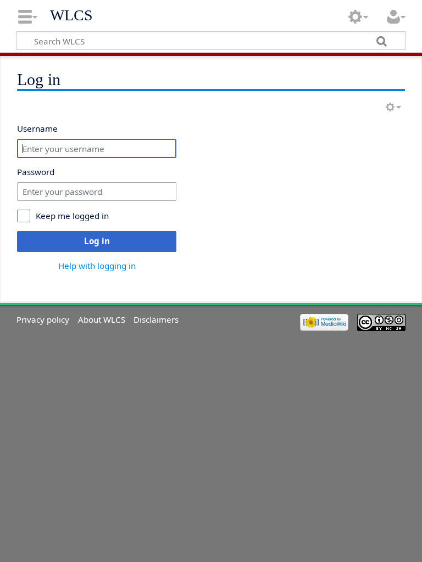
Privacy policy (42, 319)
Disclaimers (156, 319)
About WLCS (101, 319)
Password (35, 171)
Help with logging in (97, 265)
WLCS (71, 15)
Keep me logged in (72, 215)
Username (37, 128)
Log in (97, 240)
